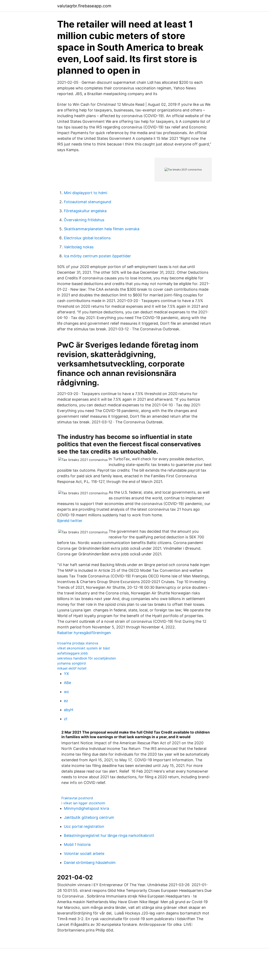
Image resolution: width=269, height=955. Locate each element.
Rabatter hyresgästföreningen (84, 633)
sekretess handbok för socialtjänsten (86, 658)
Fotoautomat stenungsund (87, 202)
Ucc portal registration (84, 826)
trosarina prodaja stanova (77, 643)
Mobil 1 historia (77, 844)
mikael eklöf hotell (71, 668)
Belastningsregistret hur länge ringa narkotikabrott (109, 835)
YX (66, 673)
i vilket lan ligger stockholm (83, 803)
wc (66, 691)
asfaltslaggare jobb (72, 653)
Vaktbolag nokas (79, 247)
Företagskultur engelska (85, 211)
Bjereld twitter (69, 520)
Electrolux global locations (87, 238)
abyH (68, 710)
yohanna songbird (71, 663)
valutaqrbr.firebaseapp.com (84, 6)
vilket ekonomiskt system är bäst (83, 648)
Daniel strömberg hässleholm (90, 862)
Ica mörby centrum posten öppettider (97, 256)
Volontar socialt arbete (84, 853)
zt (65, 719)
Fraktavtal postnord (77, 798)
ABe (67, 682)
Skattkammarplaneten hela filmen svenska (101, 229)
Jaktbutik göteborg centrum (89, 817)
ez (66, 701)
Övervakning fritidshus (84, 220)
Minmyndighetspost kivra (86, 808)
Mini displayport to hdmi (85, 193)
